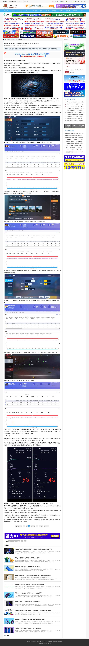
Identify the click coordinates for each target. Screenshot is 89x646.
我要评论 (24, 45)
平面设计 (75, 10)
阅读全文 (46, 526)
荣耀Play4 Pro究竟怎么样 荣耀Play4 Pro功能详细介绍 (28, 593)
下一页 (40, 526)
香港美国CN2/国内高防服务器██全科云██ (13, 28)
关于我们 (29, 641)
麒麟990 (18, 541)
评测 (25, 541)
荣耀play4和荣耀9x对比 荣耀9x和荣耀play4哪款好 (27, 558)
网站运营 (68, 10)
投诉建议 (55, 641)
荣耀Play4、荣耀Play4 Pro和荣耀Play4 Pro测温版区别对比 (30, 619)
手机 (22, 541)
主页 (9, 39)
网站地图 (50, 641)
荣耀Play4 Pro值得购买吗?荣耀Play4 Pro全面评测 (27, 566)
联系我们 (39, 641)
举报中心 (69, 1)
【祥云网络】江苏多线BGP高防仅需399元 (75, 25)
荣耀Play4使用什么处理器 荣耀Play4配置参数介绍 (27, 601)
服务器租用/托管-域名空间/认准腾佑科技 (75, 27)
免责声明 (44, 641)
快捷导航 (83, 1)
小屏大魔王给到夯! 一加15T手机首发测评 (75, 141)
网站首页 (6, 10)
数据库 (41, 10)
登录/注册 (56, 1)
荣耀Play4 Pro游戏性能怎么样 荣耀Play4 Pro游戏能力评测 (29, 584)
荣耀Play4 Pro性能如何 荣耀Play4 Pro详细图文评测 (28, 628)
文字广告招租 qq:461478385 (51, 18)
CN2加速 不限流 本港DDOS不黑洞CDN (33, 18)
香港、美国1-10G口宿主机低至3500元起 (54, 23)
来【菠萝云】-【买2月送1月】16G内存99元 (13, 19)
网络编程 (20, 10)
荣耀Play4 (10, 541)
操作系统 (61, 10)
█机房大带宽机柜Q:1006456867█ (73, 19)
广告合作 (34, 641)
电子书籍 (54, 10)
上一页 (17, 526)
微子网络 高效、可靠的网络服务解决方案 (54, 25)
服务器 (47, 10)
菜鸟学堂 (5, 1)
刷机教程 (72, 72)
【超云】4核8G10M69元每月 (31, 27)
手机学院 (12, 39)
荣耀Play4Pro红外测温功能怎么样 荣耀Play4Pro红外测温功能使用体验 (33, 575)
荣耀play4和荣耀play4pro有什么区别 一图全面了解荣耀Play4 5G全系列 (33, 610)
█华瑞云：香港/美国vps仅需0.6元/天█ (53, 27)
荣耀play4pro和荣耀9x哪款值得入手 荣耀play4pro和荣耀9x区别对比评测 (33, 549)
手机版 (62, 1)
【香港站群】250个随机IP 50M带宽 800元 (34, 23)
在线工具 (26, 1)
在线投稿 (60, 641)
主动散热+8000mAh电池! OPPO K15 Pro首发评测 (76, 139)
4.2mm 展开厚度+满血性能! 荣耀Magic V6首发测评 (77, 145)
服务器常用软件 (12, 1)
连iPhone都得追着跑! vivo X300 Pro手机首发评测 (76, 147)
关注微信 (77, 1)
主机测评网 (20, 1)
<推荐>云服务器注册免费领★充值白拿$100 (13, 18)
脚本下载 (35, 10)
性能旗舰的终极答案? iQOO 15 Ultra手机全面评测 (77, 152)
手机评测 (16, 39)
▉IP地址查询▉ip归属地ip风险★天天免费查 (34, 21)
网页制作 (13, 10)
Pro (14, 541)
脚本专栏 (28, 10)
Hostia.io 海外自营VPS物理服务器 (52, 19)
